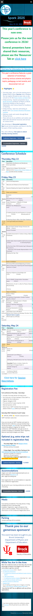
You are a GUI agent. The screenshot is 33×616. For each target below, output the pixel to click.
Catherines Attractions (10, 571)
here (13, 408)
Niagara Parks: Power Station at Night (15, 444)
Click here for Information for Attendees (16, 69)
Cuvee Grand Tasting (8, 570)
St (3, 571)
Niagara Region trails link (20, 586)
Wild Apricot (19, 613)
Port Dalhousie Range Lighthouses (13, 580)
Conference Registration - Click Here (13, 138)
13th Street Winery (9, 576)
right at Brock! (9, 586)
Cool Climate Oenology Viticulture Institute (15, 452)
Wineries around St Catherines (11, 581)
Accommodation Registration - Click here (14, 143)
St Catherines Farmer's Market (12, 578)
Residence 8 (13, 474)
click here (20, 58)
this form (6, 605)
